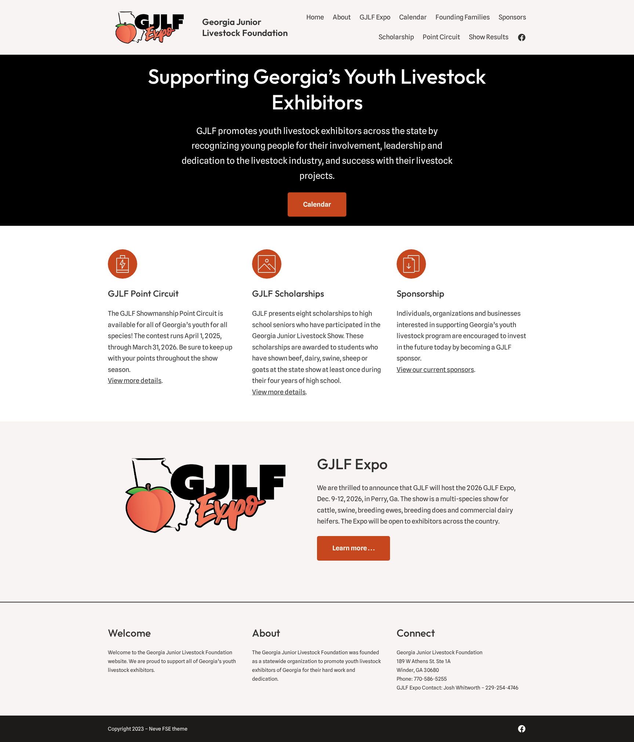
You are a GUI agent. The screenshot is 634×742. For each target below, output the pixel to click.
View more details (134, 380)
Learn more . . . (353, 548)
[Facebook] (521, 37)
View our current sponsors (435, 369)
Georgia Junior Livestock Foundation (245, 27)
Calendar (317, 204)
